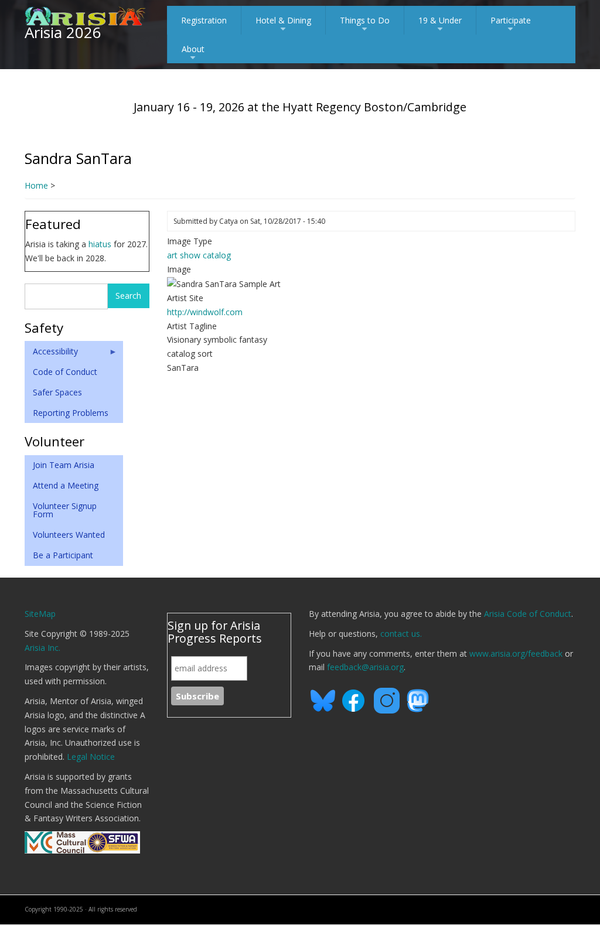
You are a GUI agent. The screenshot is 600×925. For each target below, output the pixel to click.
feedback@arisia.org (365, 667)
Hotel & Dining (283, 25)
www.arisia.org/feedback (515, 653)
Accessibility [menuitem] (51, 353)
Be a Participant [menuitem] (63, 555)
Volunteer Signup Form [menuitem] (65, 510)
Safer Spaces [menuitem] (57, 392)
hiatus (99, 244)
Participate (510, 25)
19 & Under (440, 25)
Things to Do (365, 25)
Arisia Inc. (42, 647)
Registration (204, 20)
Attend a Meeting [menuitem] (65, 485)
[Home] (85, 15)
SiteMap (40, 613)
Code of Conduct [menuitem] (65, 371)
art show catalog (199, 255)
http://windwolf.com (205, 312)
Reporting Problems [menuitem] (70, 412)
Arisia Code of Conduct (527, 613)
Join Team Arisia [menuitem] (63, 464)
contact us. (401, 633)
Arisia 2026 (63, 32)
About (193, 53)
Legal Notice (91, 756)
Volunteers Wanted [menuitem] (69, 534)
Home (36, 185)
